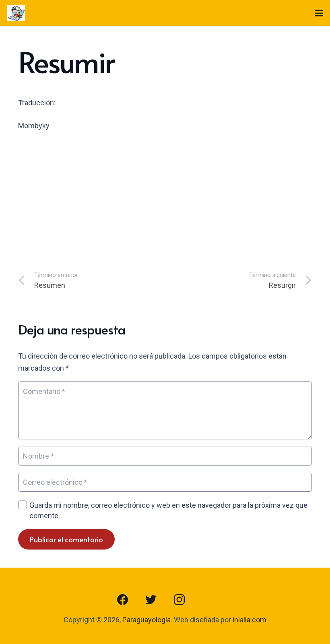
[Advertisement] (165, 199)
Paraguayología (146, 619)
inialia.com (249, 619)
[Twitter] (151, 600)
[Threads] (207, 600)
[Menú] (319, 13)
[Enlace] (16, 13)
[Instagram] (179, 600)
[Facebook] (123, 600)
